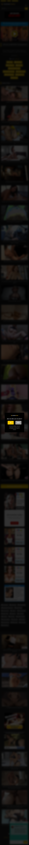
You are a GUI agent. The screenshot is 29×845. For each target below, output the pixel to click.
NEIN (18, 422)
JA (10, 422)
